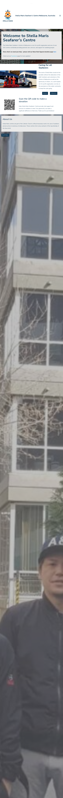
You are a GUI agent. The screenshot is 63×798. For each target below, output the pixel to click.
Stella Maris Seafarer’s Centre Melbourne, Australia (35, 16)
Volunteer (54, 93)
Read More (5, 135)
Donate (45, 93)
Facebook (14, 56)
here (54, 52)
